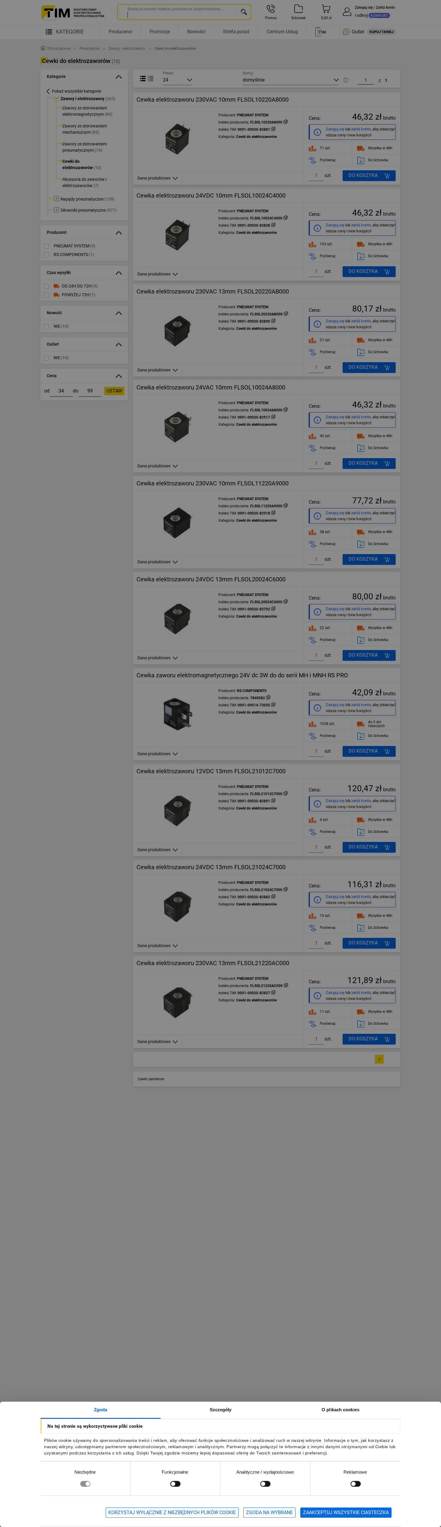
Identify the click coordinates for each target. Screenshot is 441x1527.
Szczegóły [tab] (221, 1409)
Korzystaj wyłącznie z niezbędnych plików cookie (172, 1512)
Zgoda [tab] (100, 1409)
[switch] (175, 1484)
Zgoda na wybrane (269, 1512)
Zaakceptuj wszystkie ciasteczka (346, 1512)
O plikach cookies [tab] (340, 1409)
